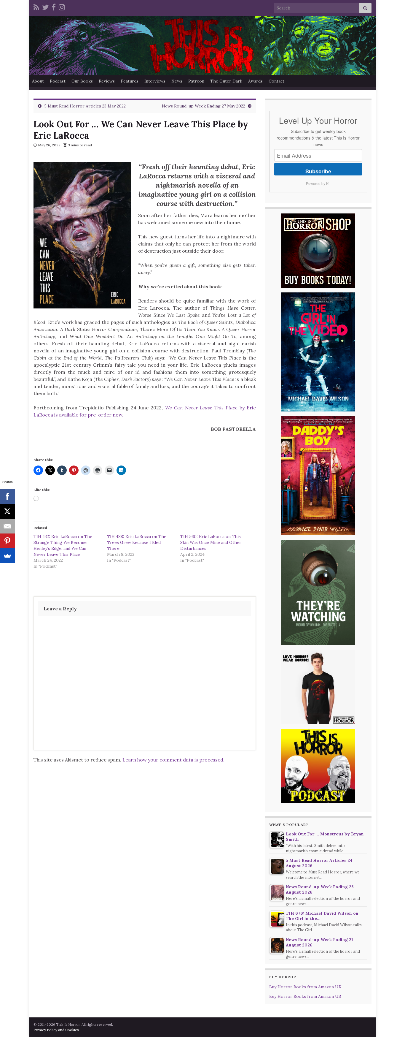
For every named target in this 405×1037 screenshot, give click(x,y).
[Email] (7, 526)
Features (129, 81)
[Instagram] (62, 6)
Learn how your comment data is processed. (173, 760)
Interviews (154, 81)
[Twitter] (45, 6)
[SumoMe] (7, 555)
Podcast (58, 81)
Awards (255, 81)
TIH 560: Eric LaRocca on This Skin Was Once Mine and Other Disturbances (210, 542)
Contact (276, 81)
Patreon (196, 81)
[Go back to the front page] (202, 45)
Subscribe (318, 171)
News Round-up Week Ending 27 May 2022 (203, 106)
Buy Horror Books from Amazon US (305, 996)
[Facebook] (54, 6)
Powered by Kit (318, 183)
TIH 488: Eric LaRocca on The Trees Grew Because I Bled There (136, 542)
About (38, 81)
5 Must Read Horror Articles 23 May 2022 (85, 106)
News (176, 81)
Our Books (82, 81)
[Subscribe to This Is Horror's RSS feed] (36, 6)
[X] (7, 511)
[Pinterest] (7, 540)
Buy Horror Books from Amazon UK (305, 986)
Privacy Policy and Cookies (56, 1029)
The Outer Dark (226, 81)
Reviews (107, 81)
